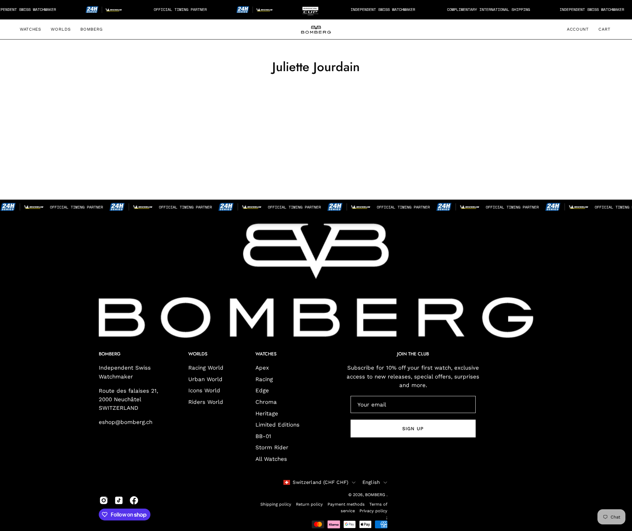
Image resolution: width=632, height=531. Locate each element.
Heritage (266, 413)
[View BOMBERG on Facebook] (134, 500)
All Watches (271, 459)
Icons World (204, 390)
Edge (262, 390)
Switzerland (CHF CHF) (320, 482)
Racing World (206, 367)
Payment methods (346, 504)
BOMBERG (375, 494)
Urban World (205, 379)
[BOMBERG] (316, 29)
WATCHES (265, 354)
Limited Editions (277, 424)
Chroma (266, 402)
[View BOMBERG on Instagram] (104, 500)
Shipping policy (275, 504)
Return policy (309, 504)
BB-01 (263, 436)
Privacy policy (373, 510)
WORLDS (197, 354)
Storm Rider (271, 447)
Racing (264, 379)
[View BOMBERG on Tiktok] (119, 500)
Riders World (205, 402)
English (371, 482)
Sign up (413, 428)
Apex (262, 367)
